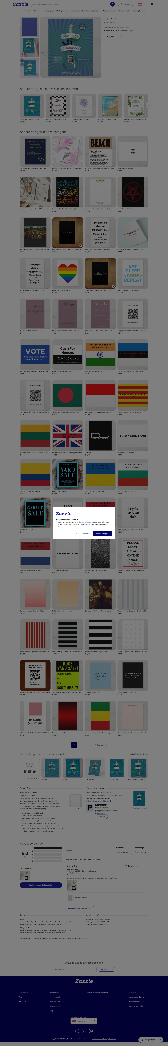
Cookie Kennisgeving (86, 522)
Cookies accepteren (103, 533)
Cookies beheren (83, 533)
